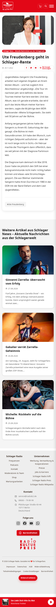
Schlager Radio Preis (41, 480)
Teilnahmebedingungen (12, 571)
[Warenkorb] (40, 6)
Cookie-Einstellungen (31, 571)
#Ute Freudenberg (15, 204)
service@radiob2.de (27, 496)
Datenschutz (22, 566)
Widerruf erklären (28, 578)
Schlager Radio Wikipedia (41, 484)
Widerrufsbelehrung (42, 566)
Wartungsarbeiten (14, 481)
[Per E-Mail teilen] (36, 68)
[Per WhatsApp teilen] (31, 68)
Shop (14, 477)
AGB (30, 566)
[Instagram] (18, 523)
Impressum (10, 566)
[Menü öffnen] (51, 6)
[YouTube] (31, 523)
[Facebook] (24, 523)
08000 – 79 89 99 (26, 500)
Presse (42, 468)
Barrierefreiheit (30, 533)
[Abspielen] (51, 602)
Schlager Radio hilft (42, 476)
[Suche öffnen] (45, 6)
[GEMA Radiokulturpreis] (28, 544)
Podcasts (14, 465)
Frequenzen (14, 460)
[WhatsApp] (37, 523)
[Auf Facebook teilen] (26, 68)
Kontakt (14, 469)
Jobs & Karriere (42, 472)
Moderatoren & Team (14, 473)
